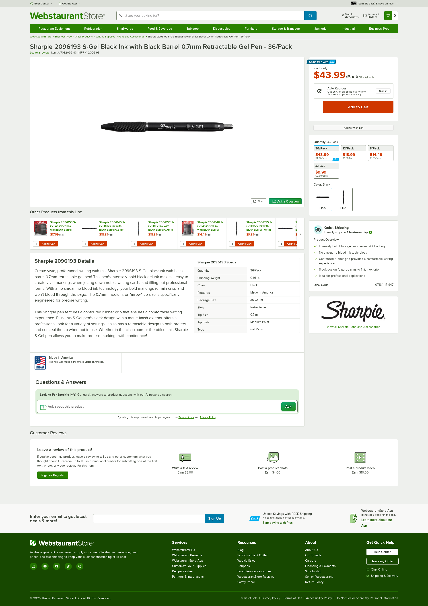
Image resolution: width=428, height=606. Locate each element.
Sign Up (214, 519)
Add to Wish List (353, 127)
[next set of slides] (300, 233)
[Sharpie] (353, 311)
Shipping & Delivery (384, 575)
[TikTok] (68, 566)
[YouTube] (45, 566)
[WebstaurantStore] (85, 543)
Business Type (379, 28)
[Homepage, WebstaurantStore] (67, 15)
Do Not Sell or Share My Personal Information (367, 598)
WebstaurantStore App (187, 560)
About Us (311, 550)
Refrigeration (93, 28)
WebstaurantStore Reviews (255, 576)
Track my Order (382, 561)
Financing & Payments (320, 566)
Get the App (69, 3)
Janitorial (321, 28)
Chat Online (379, 569)
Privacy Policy (208, 417)
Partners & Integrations (188, 576)
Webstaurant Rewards (187, 555)
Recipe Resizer (182, 571)
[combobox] (210, 15)
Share (260, 201)
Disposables (221, 28)
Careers (310, 560)
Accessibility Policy (319, 598)
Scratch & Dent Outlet (252, 555)
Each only (320, 68)
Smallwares (125, 28)
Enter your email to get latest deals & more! (58, 518)
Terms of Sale (248, 598)
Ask (288, 407)
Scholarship (313, 571)
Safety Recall (246, 582)
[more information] (370, 232)
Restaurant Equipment (54, 28)
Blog (240, 550)
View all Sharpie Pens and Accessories (353, 327)
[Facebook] (56, 566)
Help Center (41, 3)
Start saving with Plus (278, 522)
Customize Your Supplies (189, 566)
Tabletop (193, 28)
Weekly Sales (246, 560)
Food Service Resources (254, 571)
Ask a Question (288, 201)
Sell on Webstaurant (319, 576)
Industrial (348, 28)
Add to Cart (48, 243)
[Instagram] (33, 566)
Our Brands (313, 555)
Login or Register (53, 475)
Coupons (243, 566)
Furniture (251, 28)
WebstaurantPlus (183, 550)
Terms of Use (186, 417)
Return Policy (314, 582)
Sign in (383, 91)
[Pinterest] (79, 566)
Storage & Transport (286, 28)
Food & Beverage (160, 28)
